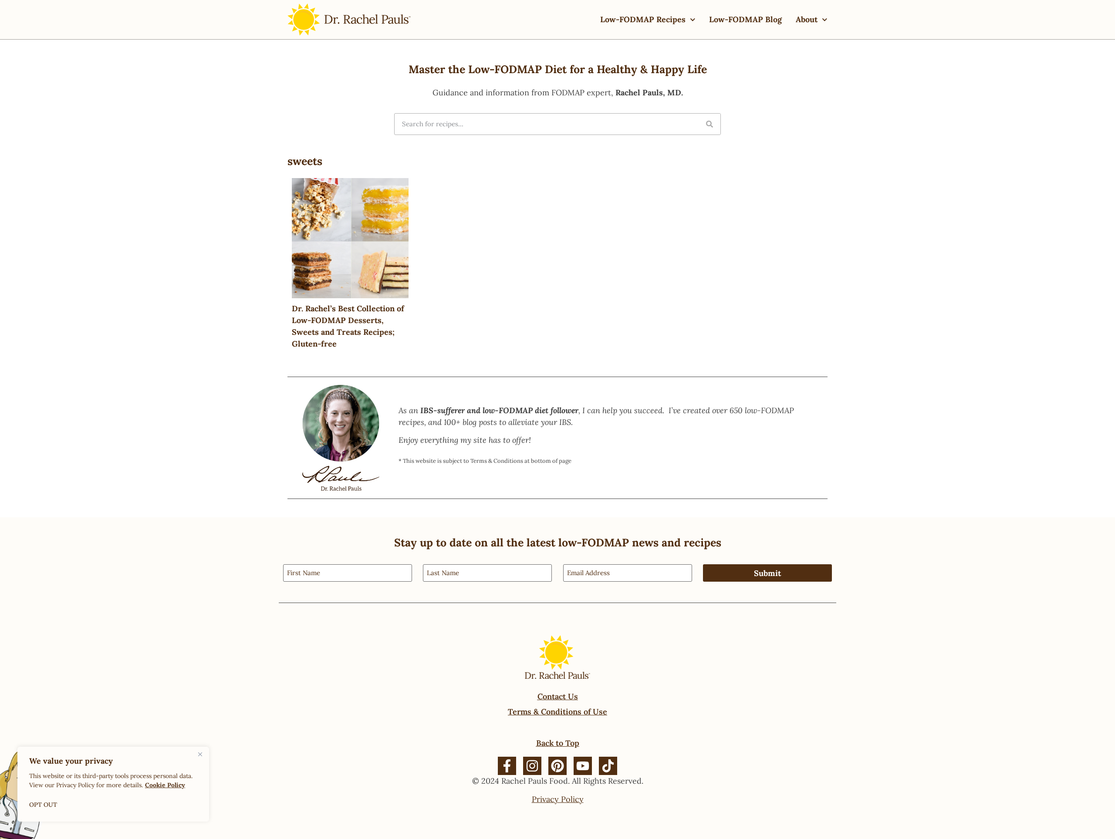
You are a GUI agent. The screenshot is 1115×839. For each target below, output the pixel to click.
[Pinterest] (557, 766)
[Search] (709, 124)
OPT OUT (43, 805)
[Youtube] (583, 766)
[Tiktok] (608, 766)
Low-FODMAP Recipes (643, 19)
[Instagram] (532, 766)
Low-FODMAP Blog (745, 19)
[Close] (200, 754)
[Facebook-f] (507, 766)
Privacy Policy (558, 799)
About (807, 19)
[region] (113, 784)
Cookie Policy (165, 785)
